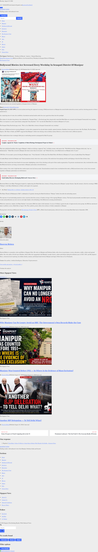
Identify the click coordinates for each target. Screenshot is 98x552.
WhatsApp (16, 107)
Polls (3, 49)
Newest (12, 540)
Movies (3, 44)
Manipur (4, 23)
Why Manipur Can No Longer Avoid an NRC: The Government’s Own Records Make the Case (40, 322)
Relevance (4, 540)
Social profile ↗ (18, 264)
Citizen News (5, 52)
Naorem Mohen (6, 69)
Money (3, 36)
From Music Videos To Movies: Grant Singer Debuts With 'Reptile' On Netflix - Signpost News (32, 443)
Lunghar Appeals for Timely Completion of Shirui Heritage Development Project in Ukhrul (28, 143)
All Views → (3, 277)
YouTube (29, 5)
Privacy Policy (5, 505)
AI (2, 41)
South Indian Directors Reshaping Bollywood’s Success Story (19, 178)
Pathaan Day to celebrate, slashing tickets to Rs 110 (21, 190)
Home (3, 21)
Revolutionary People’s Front (29, 210)
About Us (4, 497)
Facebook (24, 5)
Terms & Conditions (7, 502)
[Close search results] (2, 530)
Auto (3, 39)
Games (3, 47)
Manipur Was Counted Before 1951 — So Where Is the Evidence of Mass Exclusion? (36, 371)
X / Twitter (10, 107)
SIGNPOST (4, 9)
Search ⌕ (3, 15)
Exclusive (4, 28)
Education (4, 31)
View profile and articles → (7, 264)
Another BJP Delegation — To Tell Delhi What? (21, 420)
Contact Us (4, 500)
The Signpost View (6, 34)
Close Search (4, 548)
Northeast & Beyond (7, 26)
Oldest (18, 540)
